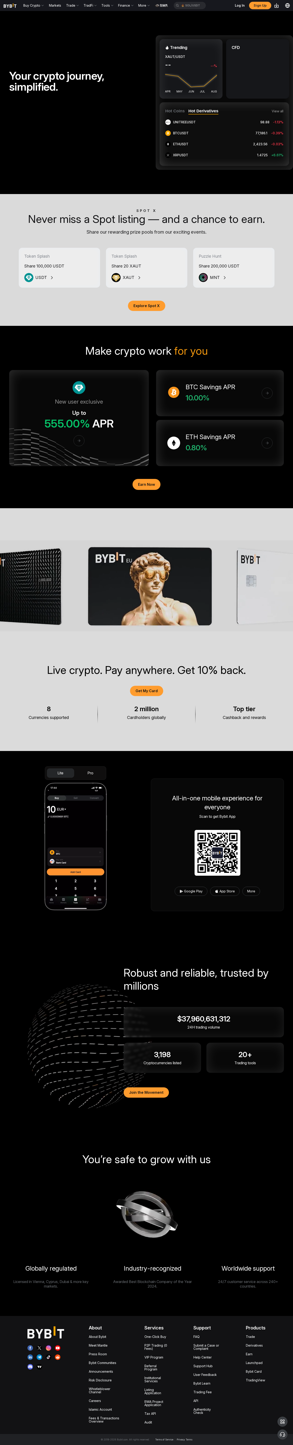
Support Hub (203, 1366)
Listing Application (152, 1391)
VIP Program (153, 1357)
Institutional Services (152, 1379)
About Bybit (97, 1337)
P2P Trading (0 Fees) (155, 1346)
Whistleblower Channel (99, 1390)
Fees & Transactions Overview (104, 1419)
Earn (249, 1354)
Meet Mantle (98, 1345)
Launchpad (254, 1363)
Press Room (98, 1354)
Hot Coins (175, 111)
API (195, 1401)
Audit (148, 1422)
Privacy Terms (184, 1439)
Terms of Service (164, 1439)
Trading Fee (202, 1392)
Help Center (202, 1357)
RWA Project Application (153, 1403)
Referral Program (150, 1367)
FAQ (196, 1337)
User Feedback (205, 1375)
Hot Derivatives (203, 111)
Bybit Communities (102, 1363)
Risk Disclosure (100, 1380)
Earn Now (146, 484)
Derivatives (254, 1345)
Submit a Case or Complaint (206, 1346)
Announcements (101, 1371)
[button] (282, 1421)
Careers (95, 1401)
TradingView (255, 1380)
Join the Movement (146, 1092)
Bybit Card (254, 1371)
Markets (55, 5)
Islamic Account (100, 1409)
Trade (250, 1337)
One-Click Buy (155, 1337)
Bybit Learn (201, 1383)
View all (277, 111)
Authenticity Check (202, 1411)
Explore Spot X (146, 305)
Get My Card (147, 691)
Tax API (150, 1413)
